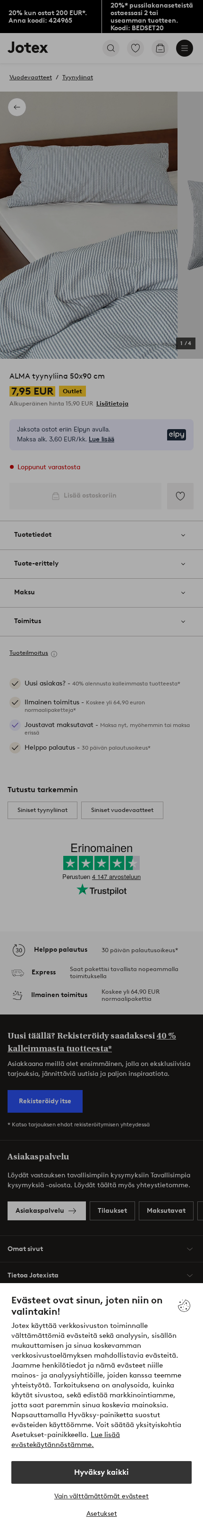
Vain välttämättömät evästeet (101, 1496)
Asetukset (101, 1514)
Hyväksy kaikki (101, 1472)
